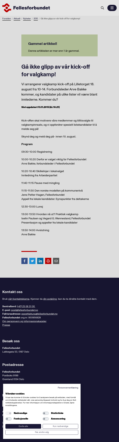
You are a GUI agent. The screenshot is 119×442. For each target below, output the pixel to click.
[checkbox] (8, 413)
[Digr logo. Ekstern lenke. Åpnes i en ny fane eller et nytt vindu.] (7, 390)
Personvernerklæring (68, 387)
